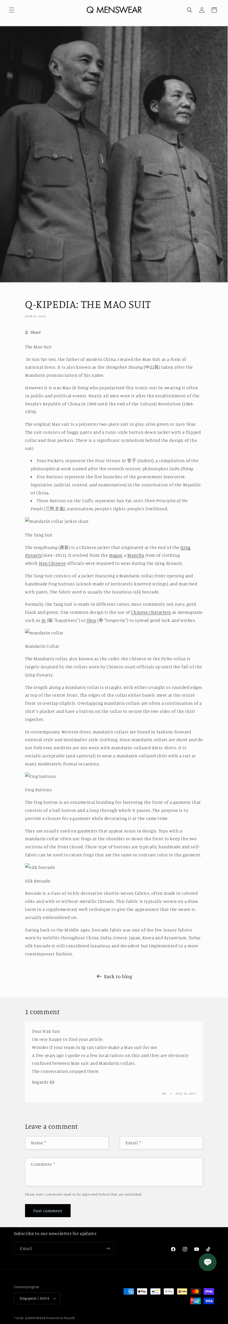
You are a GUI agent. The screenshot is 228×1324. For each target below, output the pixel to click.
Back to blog (118, 976)
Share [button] (36, 332)
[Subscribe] (107, 1248)
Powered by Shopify (60, 1318)
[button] (12, 10)
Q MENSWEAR (35, 1318)
